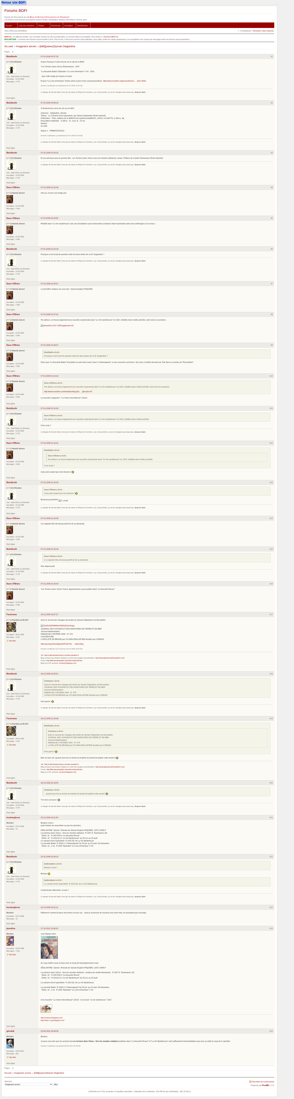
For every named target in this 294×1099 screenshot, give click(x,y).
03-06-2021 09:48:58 (49, 1031)
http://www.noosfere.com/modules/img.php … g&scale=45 (68, 392)
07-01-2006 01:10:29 (49, 408)
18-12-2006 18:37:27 (49, 614)
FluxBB (265, 1085)
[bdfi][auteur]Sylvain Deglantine (57, 46)
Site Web (12, 641)
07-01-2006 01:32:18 (49, 549)
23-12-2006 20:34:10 (49, 857)
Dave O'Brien (13, 187)
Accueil (9, 26)
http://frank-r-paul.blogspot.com (52, 1020)
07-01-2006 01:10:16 (49, 376)
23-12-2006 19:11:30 (49, 817)
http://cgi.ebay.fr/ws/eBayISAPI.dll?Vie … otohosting (62, 644)
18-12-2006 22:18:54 (49, 783)
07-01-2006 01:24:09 (49, 518)
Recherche (55, 26)
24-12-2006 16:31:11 (49, 907)
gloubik (10, 1031)
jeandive (10, 928)
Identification (82, 26)
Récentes (257, 31)
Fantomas (11, 614)
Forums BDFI (15, 10)
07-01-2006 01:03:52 (49, 218)
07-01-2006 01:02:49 (49, 187)
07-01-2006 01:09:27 (49, 345)
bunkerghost (13, 817)
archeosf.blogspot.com (67, 663)
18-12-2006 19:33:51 (49, 674)
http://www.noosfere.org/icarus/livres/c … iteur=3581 (124, 81)
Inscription (68, 26)
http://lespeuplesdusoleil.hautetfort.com (109, 658)
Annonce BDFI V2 (110, 37)
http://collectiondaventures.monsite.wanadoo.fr (61, 655)
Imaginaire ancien (26, 46)
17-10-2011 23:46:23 (49, 928)
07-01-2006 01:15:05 (49, 482)
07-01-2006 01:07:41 (49, 314)
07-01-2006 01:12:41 (49, 443)
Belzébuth (11, 56)
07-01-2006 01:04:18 (49, 249)
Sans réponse (268, 31)
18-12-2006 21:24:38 (49, 718)
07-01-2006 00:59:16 (49, 103)
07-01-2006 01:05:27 (49, 284)
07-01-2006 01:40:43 (49, 584)
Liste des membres (26, 26)
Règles (41, 26)
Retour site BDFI (14, 2)
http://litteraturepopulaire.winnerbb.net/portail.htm (64, 660)
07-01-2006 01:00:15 (49, 153)
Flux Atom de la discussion (263, 1082)
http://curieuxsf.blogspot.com (51, 1018)
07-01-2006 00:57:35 (49, 56)
